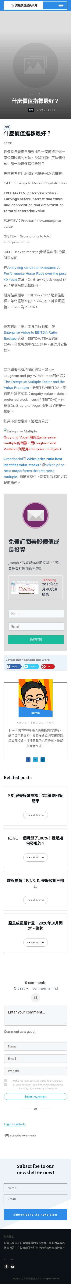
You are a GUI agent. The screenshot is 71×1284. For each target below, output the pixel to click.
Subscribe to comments (23, 1135)
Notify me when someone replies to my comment (38, 1081)
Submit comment (35, 1096)
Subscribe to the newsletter (35, 1214)
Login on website (15, 1124)
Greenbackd (13, 459)
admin (8, 143)
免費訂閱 (36, 639)
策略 (31, 110)
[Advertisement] (35, 55)
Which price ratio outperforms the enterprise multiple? (34, 471)
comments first (45, 988)
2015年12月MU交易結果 (50, 589)
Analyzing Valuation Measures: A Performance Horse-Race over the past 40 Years (35, 273)
